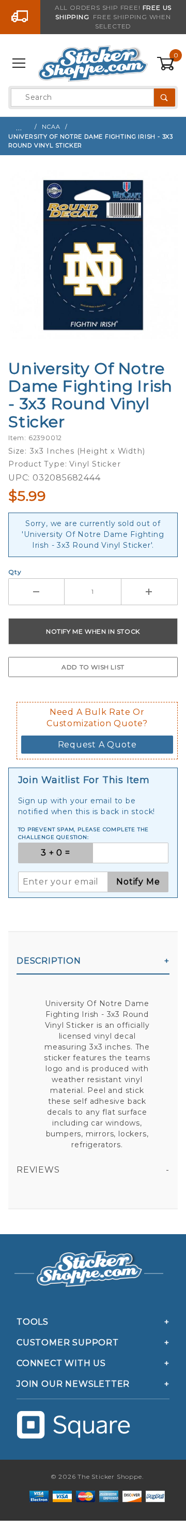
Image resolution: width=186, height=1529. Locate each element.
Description (49, 961)
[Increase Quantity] (149, 591)
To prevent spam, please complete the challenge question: (83, 833)
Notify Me (138, 882)
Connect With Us (61, 1363)
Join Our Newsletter (73, 1384)
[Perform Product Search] (164, 97)
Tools (33, 1322)
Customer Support (68, 1342)
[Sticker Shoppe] (93, 63)
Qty (14, 572)
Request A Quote (97, 744)
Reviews (38, 1170)
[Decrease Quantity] (36, 591)
